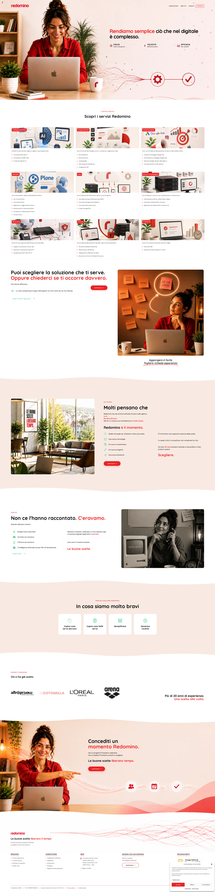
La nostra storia (17, 860)
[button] (211, 864)
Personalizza (206, 885)
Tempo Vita (15, 866)
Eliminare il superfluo (18, 863)
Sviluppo (49, 866)
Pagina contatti (86, 868)
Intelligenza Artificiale (53, 858)
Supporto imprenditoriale (55, 868)
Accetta (178, 885)
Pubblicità (50, 860)
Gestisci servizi (176, 879)
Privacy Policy (195, 888)
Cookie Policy (188, 888)
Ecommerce (51, 863)
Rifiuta (192, 885)
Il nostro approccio (18, 858)
